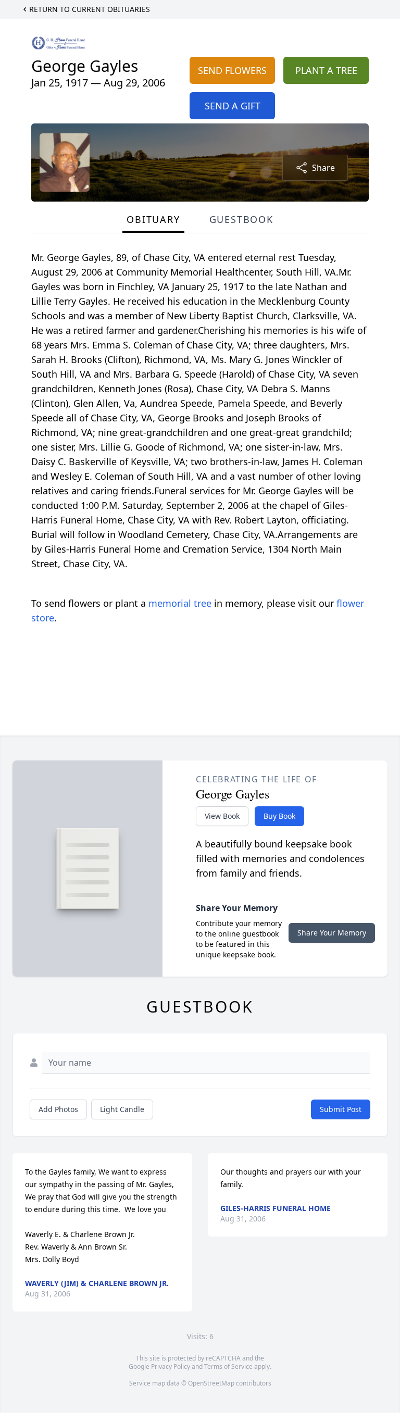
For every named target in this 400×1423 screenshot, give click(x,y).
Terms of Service (228, 1366)
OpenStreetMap (211, 1383)
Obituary (153, 219)
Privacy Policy (170, 1366)
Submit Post (340, 1109)
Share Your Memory (331, 933)
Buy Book (279, 816)
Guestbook (241, 219)
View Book (222, 816)
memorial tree (179, 603)
